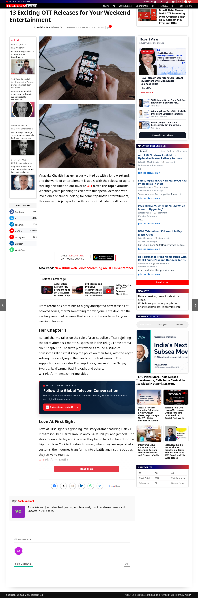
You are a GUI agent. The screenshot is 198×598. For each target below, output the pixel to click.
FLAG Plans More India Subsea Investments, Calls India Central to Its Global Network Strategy (160, 380)
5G (156, 473)
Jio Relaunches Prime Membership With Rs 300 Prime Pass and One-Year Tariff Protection (162, 258)
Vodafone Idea (178, 478)
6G (140, 473)
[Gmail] (72, 486)
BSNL (157, 478)
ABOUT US (129, 595)
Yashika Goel (43, 27)
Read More (86, 469)
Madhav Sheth (19, 125)
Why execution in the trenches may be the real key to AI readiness (22, 169)
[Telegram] (100, 486)
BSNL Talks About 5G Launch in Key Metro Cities (160, 233)
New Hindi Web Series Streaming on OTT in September (94, 268)
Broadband (142, 5)
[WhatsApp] (91, 486)
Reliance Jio (144, 483)
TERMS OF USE (167, 595)
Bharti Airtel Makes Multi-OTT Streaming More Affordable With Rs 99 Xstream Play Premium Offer (172, 16)
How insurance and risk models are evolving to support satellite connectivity (22, 95)
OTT (174, 5)
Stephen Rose (18, 159)
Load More (162, 282)
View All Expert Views (162, 135)
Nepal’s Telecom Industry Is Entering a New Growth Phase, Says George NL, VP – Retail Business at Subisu (148, 414)
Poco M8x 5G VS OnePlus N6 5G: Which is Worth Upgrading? (161, 207)
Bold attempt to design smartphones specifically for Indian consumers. (22, 135)
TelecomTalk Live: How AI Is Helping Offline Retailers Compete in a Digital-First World (174, 412)
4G (172, 473)
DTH (154, 5)
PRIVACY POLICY (183, 595)
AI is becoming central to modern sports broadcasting (22, 54)
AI (114, 5)
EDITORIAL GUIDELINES (147, 595)
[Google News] (114, 486)
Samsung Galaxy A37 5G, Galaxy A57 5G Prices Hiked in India (162, 182)
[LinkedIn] (82, 486)
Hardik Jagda (18, 44)
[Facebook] (54, 486)
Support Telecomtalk (19, 1)
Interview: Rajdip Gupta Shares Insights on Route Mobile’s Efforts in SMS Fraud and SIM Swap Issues (175, 451)
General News (177, 483)
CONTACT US (186, 5)
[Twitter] (63, 486)
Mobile (164, 5)
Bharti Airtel (144, 478)
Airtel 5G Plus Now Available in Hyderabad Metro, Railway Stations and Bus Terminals (160, 157)
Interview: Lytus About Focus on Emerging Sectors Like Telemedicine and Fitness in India (148, 450)
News (106, 5)
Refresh (143, 151)
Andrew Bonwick (20, 78)
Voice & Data (125, 5)
